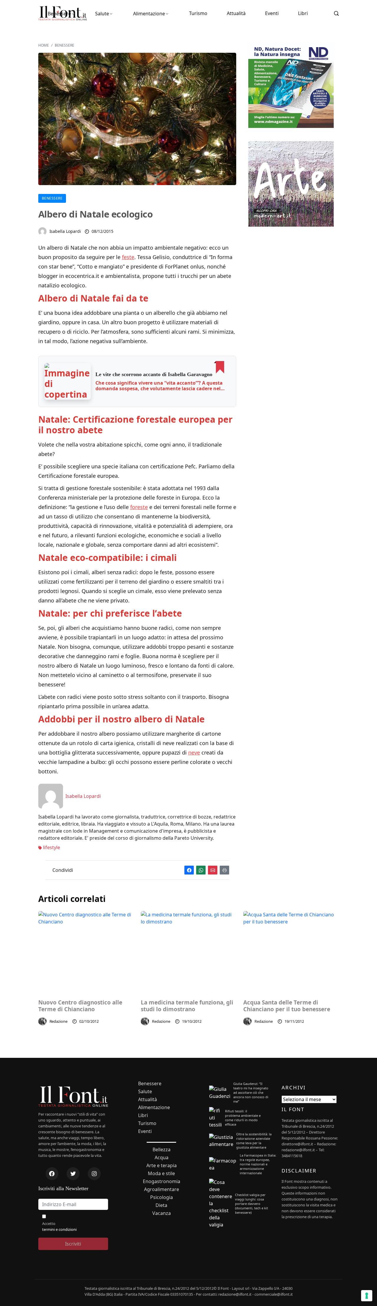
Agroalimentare (161, 1189)
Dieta (161, 1205)
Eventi (272, 13)
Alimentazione (149, 13)
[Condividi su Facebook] (189, 870)
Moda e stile (161, 1173)
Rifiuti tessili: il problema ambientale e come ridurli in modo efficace (243, 1118)
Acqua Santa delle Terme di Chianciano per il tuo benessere (286, 1006)
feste (128, 257)
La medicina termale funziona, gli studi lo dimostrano (187, 1006)
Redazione (58, 1021)
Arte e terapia (161, 1165)
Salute (102, 13)
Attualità (236, 13)
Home (43, 45)
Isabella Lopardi (65, 231)
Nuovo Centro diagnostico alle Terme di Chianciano (80, 1006)
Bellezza (162, 1149)
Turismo (198, 13)
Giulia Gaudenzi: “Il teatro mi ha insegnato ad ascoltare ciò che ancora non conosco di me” (250, 1092)
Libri (303, 13)
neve (194, 752)
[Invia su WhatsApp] (201, 870)
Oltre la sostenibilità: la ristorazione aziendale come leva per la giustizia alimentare (254, 1140)
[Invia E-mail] (212, 870)
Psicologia (161, 1197)
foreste (139, 506)
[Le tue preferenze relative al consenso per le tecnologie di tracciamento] (366, 1295)
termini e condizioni (59, 1229)
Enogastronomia (161, 1181)
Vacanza (161, 1213)
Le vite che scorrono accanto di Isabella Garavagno (153, 374)
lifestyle (51, 847)
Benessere (59, 13)
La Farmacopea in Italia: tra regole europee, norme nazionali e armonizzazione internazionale (258, 1164)
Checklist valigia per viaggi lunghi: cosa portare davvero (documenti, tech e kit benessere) (251, 1204)
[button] (67, 381)
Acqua (161, 1157)
